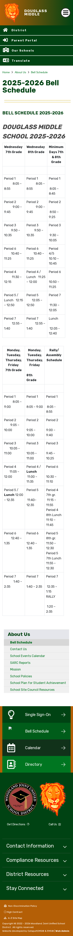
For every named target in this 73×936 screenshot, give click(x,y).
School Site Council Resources (32, 690)
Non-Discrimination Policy (22, 906)
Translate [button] (21, 60)
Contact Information (30, 846)
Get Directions (16, 824)
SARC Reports (20, 663)
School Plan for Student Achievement (38, 683)
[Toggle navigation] (65, 13)
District (19, 30)
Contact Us (18, 649)
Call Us (53, 824)
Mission (15, 669)
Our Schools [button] (23, 50)
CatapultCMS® (36, 931)
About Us (20, 72)
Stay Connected (24, 888)
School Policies (21, 676)
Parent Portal (24, 40)
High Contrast (14, 912)
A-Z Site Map (14, 918)
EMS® (50, 931)
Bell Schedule (39, 72)
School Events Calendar (27, 656)
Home (6, 72)
